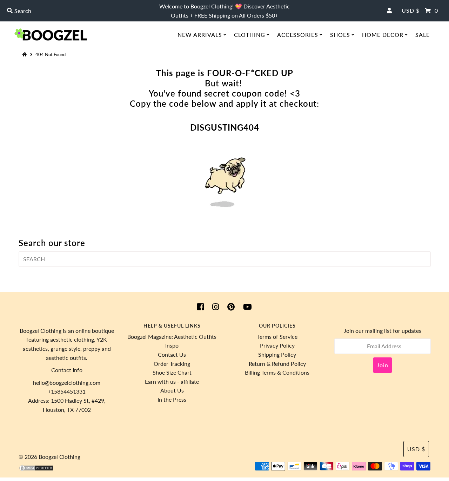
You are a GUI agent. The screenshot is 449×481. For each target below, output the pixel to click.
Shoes (340, 34)
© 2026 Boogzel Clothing (49, 456)
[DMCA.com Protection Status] (36, 469)
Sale (422, 34)
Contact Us (172, 354)
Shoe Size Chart (172, 372)
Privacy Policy (277, 345)
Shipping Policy (277, 354)
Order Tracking (172, 363)
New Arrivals (199, 34)
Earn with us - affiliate (172, 381)
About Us (172, 390)
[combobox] (77, 10)
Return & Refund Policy (277, 363)
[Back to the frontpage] (25, 54)
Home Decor (382, 34)
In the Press (172, 399)
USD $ (411, 10)
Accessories (297, 34)
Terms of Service (277, 336)
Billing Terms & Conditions (277, 372)
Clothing (249, 34)
